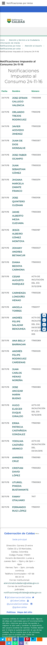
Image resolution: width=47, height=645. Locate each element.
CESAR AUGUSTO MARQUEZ (18, 280)
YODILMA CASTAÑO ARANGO (17, 445)
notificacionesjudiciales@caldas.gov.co (22, 592)
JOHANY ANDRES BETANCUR (18, 252)
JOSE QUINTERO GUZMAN (18, 201)
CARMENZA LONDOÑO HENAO (19, 297)
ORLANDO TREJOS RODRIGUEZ (19, 116)
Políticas (11, 612)
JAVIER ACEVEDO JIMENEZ (18, 130)
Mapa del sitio (24, 612)
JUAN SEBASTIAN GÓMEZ (18, 169)
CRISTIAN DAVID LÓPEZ (17, 472)
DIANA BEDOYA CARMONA (18, 266)
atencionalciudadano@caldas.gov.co (21, 583)
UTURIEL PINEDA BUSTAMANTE (20, 486)
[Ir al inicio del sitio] (23, 20)
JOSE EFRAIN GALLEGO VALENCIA (19, 102)
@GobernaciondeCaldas (18, 597)
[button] (23, 3)
